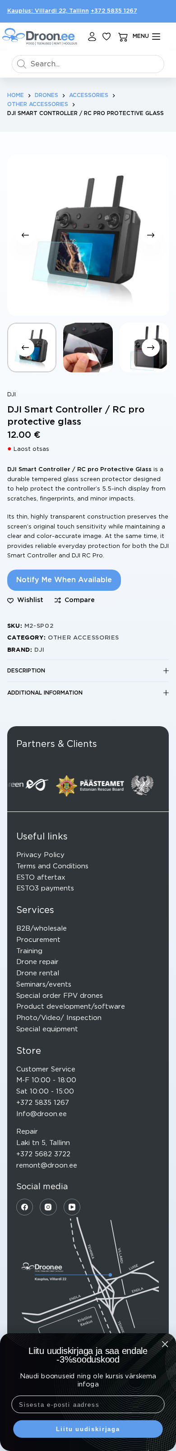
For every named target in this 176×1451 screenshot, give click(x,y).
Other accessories (83, 638)
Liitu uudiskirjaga (88, 1429)
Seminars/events (43, 984)
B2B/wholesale (41, 928)
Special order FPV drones (59, 995)
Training (29, 951)
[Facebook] (24, 1207)
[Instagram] (48, 1207)
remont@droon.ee (46, 1165)
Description (26, 670)
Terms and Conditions (52, 866)
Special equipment (47, 1029)
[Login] (92, 37)
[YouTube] (72, 1207)
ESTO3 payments (45, 888)
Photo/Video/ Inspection (59, 1018)
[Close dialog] (164, 1343)
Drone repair (37, 962)
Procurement (38, 939)
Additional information (45, 692)
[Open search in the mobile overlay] (88, 64)
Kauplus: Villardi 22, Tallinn (48, 11)
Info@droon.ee (41, 1114)
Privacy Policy (40, 855)
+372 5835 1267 (114, 11)
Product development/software (70, 1006)
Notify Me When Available (64, 580)
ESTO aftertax (40, 877)
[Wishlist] (106, 37)
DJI (11, 395)
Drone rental (37, 973)
